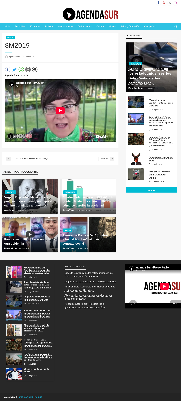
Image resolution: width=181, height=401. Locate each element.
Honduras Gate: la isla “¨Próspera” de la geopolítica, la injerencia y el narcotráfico (161, 141)
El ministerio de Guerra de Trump (36, 370)
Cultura (100, 26)
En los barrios (85, 26)
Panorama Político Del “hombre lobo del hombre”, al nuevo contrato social (85, 239)
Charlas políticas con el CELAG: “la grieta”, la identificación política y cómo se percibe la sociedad (88, 201)
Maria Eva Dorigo (136, 88)
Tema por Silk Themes (29, 397)
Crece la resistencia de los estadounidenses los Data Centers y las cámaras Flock (149, 76)
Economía (35, 26)
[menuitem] (7, 26)
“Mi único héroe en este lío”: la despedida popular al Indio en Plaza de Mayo (38, 357)
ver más (151, 190)
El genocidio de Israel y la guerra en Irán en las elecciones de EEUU (36, 328)
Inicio (7, 26)
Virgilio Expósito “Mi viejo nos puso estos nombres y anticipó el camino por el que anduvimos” (28, 201)
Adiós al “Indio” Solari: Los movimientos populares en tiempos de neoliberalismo (161, 121)
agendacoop (15, 57)
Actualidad (20, 26)
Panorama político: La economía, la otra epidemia (29, 241)
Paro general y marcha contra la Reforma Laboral (159, 174)
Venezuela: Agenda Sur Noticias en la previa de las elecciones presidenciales (37, 270)
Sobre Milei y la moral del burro (161, 158)
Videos (112, 26)
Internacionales (65, 26)
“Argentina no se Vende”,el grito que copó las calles (161, 103)
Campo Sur (150, 26)
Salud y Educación (129, 26)
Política (49, 26)
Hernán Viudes (69, 210)
